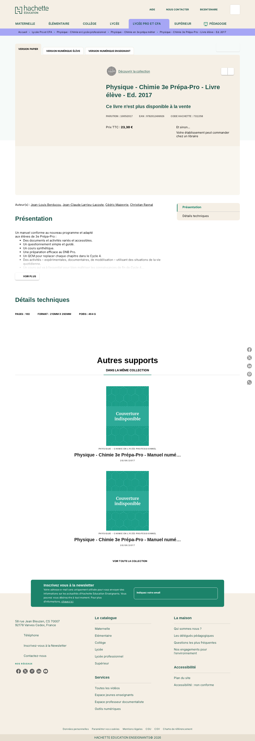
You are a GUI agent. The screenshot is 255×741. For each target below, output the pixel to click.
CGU (148, 728)
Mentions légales (133, 728)
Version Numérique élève (63, 50)
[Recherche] (235, 9)
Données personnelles (76, 728)
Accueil (22, 32)
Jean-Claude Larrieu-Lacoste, (84, 205)
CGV (157, 728)
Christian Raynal (141, 205)
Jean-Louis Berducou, (46, 205)
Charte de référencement (177, 728)
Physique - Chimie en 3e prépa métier (133, 32)
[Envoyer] (213, 593)
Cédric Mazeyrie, (117, 205)
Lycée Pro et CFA (42, 32)
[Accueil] (32, 9)
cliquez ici (67, 601)
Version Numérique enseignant (109, 50)
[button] (150, 9)
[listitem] (18, 671)
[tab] (27, 24)
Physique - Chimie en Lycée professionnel (81, 32)
